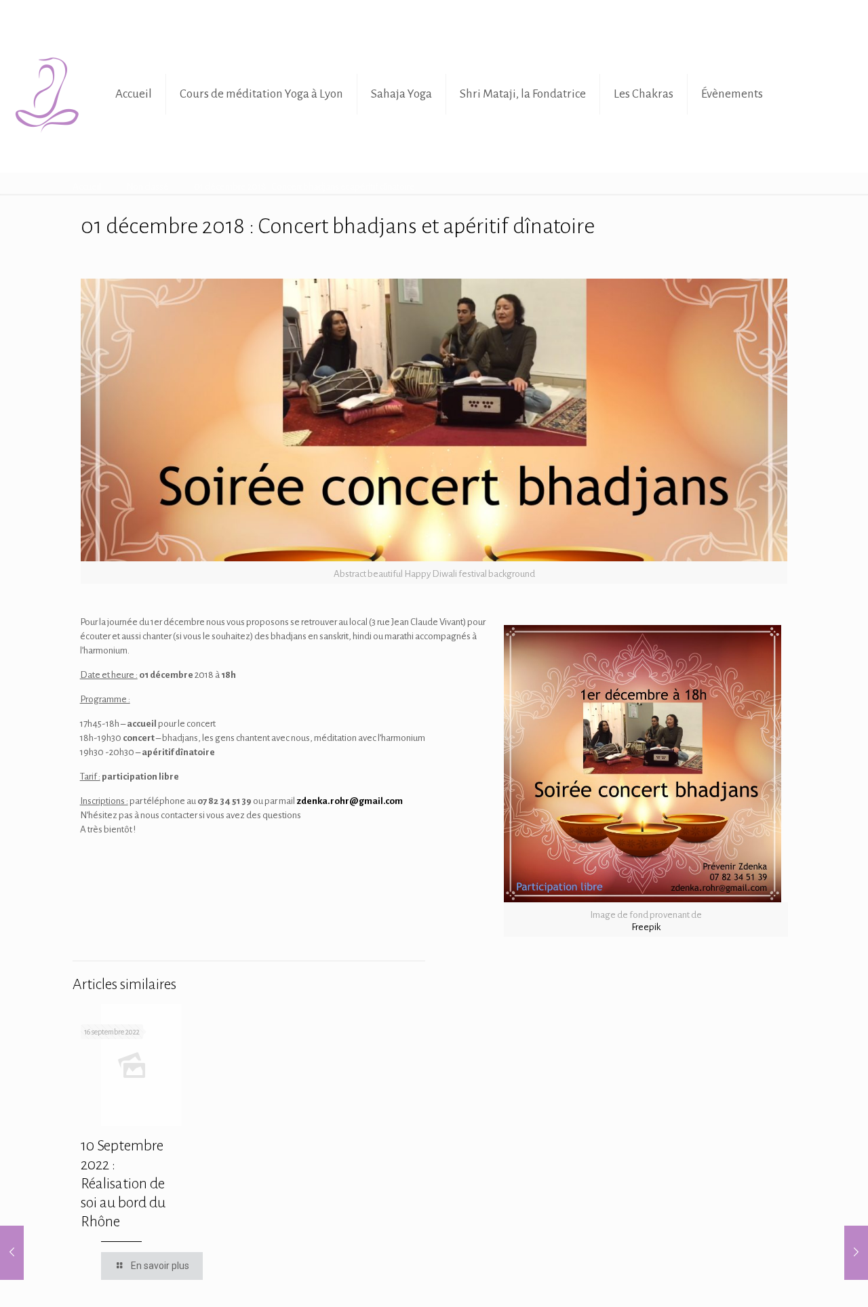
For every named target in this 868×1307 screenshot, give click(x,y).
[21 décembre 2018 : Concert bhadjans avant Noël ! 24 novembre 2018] (856, 1253)
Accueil (87, 187)
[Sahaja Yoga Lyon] (47, 94)
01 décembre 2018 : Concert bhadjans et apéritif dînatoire (304, 187)
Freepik (645, 927)
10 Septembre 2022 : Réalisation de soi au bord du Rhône (123, 1184)
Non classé (147, 187)
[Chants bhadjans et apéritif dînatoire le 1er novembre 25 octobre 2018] (12, 1253)
